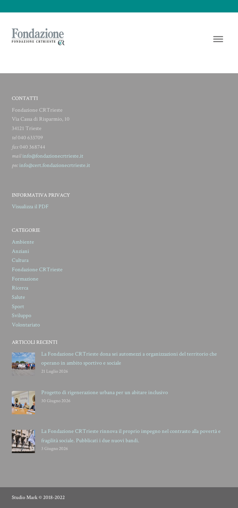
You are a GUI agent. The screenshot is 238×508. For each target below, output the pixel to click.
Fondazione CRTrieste (37, 269)
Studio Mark (24, 497)
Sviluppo (21, 315)
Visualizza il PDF (30, 206)
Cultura (20, 260)
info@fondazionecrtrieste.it (52, 156)
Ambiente (23, 241)
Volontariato (26, 324)
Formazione (25, 278)
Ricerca (20, 287)
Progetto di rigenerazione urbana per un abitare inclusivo (104, 392)
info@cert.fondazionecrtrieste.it (54, 165)
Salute (18, 297)
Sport (18, 306)
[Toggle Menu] (218, 39)
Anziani (20, 251)
